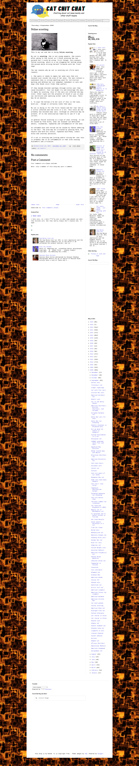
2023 (92, 330)
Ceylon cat (95, 468)
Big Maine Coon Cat (46, 238)
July (94, 657)
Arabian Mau (95, 575)
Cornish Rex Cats (97, 392)
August (94, 654)
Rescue (49, 20)
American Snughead (98, 648)
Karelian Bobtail (97, 550)
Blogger (100, 753)
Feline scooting (97, 605)
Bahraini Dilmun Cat (100, 170)
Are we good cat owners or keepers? (97, 431)
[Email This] (73, 146)
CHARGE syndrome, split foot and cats (97, 443)
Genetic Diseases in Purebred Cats (99, 425)
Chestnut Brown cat (98, 561)
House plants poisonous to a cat (97, 523)
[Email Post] (70, 146)
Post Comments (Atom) (50, 207)
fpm (86, 753)
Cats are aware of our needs (98, 474)
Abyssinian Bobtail (98, 646)
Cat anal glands (97, 603)
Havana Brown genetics (96, 557)
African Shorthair (98, 643)
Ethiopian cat (96, 439)
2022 (92, 332)
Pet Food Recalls (97, 519)
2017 (92, 346)
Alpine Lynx (95, 621)
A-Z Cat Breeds (34, 20)
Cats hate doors (97, 463)
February (95, 670)
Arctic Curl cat (97, 587)
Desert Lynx (95, 399)
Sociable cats (96, 466)
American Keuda (96, 577)
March (94, 667)
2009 (92, 367)
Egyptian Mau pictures (96, 447)
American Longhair (98, 590)
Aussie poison (98, 20)
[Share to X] (76, 146)
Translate (47, 689)
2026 (92, 322)
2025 (92, 324)
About (54, 20)
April (94, 665)
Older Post (80, 204)
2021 (92, 335)
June (94, 659)
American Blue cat (98, 608)
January (95, 673)
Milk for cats (96, 542)
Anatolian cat (96, 585)
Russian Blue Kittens (47, 255)
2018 (92, 343)
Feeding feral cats (98, 537)
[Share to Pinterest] (79, 146)
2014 (92, 354)
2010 (92, 365)
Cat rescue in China (99, 615)
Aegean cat (95, 641)
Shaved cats (95, 582)
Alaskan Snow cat (97, 628)
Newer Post (35, 204)
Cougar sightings (97, 387)
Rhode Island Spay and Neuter (98, 451)
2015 (92, 351)
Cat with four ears (98, 390)
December (95, 372)
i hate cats (36, 216)
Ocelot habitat (96, 636)
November (95, 375)
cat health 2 (41, 148)
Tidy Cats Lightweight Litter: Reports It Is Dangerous (101, 87)
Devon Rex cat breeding (96, 421)
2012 (92, 359)
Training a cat (96, 385)
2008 (92, 370)
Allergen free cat (98, 610)
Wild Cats (74, 20)
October (95, 378)
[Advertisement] (97, 291)
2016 (92, 348)
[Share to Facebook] (78, 146)
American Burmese (97, 596)
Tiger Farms (100, 189)
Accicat (94, 638)
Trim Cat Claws (96, 527)
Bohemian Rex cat (97, 477)
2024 (92, 327)
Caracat (94, 471)
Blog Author (60, 20)
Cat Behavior (82, 20)
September (96, 380)
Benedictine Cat (97, 532)
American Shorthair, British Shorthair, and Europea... (99, 408)
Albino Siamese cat (98, 626)
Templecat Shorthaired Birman (96, 489)
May (93, 662)
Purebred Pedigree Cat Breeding (98, 494)
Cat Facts (42, 20)
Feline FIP (95, 580)
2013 (92, 356)
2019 (92, 340)
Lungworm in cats (97, 631)
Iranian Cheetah (97, 633)
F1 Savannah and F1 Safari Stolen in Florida (98, 515)
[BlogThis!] (75, 146)
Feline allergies (97, 613)
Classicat (94, 567)
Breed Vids (90, 20)
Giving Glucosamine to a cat (98, 435)
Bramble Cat (95, 572)
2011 (92, 362)
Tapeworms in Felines (96, 564)
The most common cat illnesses (99, 502)
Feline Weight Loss (98, 547)
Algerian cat (96, 545)
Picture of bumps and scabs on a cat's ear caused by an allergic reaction (98, 150)
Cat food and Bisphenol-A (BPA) (98, 506)
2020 (92, 338)
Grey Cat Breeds (45, 247)
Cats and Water (96, 570)
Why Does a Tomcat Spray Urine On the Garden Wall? (101, 109)
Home (57, 204)
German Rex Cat (96, 540)
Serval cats (95, 382)
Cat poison (100, 65)
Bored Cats (95, 530)
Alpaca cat (95, 623)
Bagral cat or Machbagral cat (97, 510)
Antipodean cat (96, 651)
